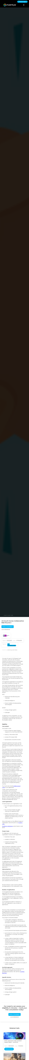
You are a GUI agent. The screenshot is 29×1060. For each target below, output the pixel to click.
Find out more (9, 1049)
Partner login (22, 1)
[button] (23, 5)
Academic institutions (7, 826)
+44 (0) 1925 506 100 (5, 629)
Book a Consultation (8, 626)
